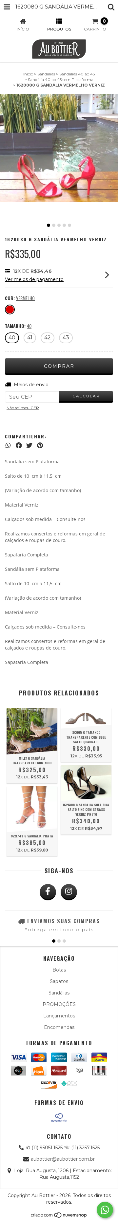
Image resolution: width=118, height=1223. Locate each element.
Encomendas (59, 1027)
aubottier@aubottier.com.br (63, 1159)
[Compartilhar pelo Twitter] (29, 445)
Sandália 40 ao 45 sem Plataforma (60, 79)
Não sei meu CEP (23, 407)
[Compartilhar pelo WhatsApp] (8, 445)
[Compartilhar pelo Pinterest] (40, 445)
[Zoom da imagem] (110, 101)
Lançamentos (59, 1016)
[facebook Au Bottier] (48, 892)
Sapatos (59, 981)
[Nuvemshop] (59, 1216)
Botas (59, 970)
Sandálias (46, 73)
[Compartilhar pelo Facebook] (19, 445)
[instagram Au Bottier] (69, 892)
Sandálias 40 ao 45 (77, 73)
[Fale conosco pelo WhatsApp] (105, 1210)
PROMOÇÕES (59, 1004)
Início (28, 73)
